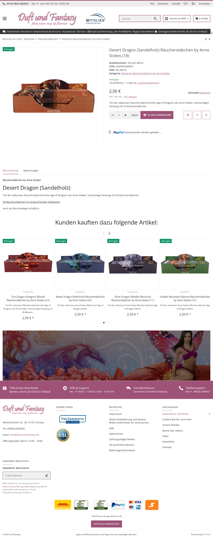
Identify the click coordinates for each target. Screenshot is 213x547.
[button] (186, 3)
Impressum (115, 413)
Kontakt (176, 3)
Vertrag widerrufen (106, 523)
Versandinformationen (121, 444)
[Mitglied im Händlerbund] (96, 18)
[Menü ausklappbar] (5, 19)
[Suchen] (155, 19)
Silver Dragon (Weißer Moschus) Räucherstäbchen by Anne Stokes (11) (132, 298)
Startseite (163, 3)
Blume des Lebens (172, 430)
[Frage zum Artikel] (206, 115)
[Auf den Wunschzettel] (197, 115)
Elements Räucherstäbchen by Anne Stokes (145, 73)
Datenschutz (116, 433)
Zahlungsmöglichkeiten (122, 439)
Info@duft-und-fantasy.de (24, 434)
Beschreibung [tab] (10, 170)
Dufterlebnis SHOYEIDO (175, 413)
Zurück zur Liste (13, 39)
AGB (111, 428)
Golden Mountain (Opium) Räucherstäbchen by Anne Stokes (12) (185, 298)
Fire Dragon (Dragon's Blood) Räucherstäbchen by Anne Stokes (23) (28, 298)
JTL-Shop (206, 534)
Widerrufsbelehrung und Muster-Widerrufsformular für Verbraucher (129, 421)
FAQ (152, 3)
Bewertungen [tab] (30, 170)
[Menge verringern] (112, 115)
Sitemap (167, 447)
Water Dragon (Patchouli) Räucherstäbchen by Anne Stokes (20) (80, 298)
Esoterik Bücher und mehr (177, 419)
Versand (132, 96)
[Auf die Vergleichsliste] (188, 115)
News (165, 436)
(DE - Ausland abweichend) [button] (146, 82)
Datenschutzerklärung (13, 486)
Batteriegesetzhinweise (122, 450)
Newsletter (168, 441)
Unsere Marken (171, 424)
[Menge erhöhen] (125, 115)
